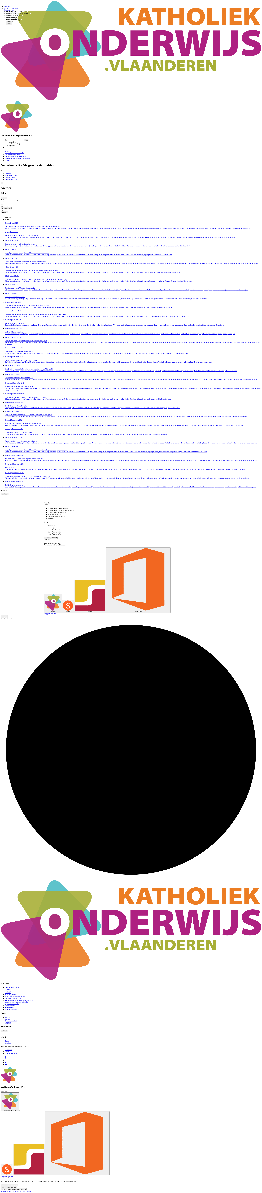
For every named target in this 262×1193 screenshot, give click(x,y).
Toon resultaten (6, 208)
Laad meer (5, 494)
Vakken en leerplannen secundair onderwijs (19, 1000)
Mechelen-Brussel (54, 530)
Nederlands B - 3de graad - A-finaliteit (17, 158)
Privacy (7, 1051)
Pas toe (8, 24)
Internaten (51, 519)
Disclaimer (8, 1050)
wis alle (4, 198)
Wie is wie (8, 1017)
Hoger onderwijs (53, 514)
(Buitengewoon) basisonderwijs (58, 508)
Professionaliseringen (12, 987)
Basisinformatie (10, 177)
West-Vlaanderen (53, 534)
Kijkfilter (8, 1043)
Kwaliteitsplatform (11, 994)
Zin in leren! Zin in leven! (13, 998)
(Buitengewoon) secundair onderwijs (60, 510)
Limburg (51, 528)
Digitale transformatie (12, 1004)
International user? (7, 1191)
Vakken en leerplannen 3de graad (15, 156)
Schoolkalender (10, 1006)
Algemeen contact (11, 1021)
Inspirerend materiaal (11, 175)
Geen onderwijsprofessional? (22, 1191)
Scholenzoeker (9, 1007)
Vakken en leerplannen (12, 155)
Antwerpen (51, 526)
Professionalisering (11, 179)
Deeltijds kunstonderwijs (56, 512)
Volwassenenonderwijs (55, 516)
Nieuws (7, 160)
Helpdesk (8, 1023)
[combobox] (9, 9)
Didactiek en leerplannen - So (14, 153)
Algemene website (11, 1009)
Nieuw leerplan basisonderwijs (15, 996)
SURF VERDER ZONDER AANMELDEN (14, 1189)
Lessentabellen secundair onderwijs (16, 1002)
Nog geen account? (50, 614)
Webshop (8, 991)
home (6, 151)
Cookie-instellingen (11, 1053)
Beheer (7, 1041)
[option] (8, 216)
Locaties (7, 1019)
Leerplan (8, 174)
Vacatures (8, 993)
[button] (2, 183)
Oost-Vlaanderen (53, 532)
